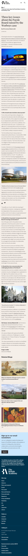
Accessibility (4, 539)
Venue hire (3, 507)
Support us (4, 496)
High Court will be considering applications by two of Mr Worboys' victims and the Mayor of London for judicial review (13, 87)
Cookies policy (4, 550)
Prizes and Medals (5, 498)
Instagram (3, 519)
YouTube (3, 521)
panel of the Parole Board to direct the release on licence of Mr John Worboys (13, 38)
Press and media (5, 494)
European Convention (7, 153)
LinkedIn (3, 516)
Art (2, 503)
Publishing (3, 500)
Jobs (2, 505)
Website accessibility (6, 552)
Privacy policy (4, 548)
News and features (5, 491)
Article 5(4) (18, 156)
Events (3, 487)
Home (2, 480)
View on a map (4, 537)
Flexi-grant (4, 489)
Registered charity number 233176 (9, 543)
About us (3, 483)
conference (12, 77)
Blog (2, 7)
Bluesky (3, 523)
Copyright (3, 546)
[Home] (5, 2)
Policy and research (6, 485)
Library (3, 509)
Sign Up (5, 452)
